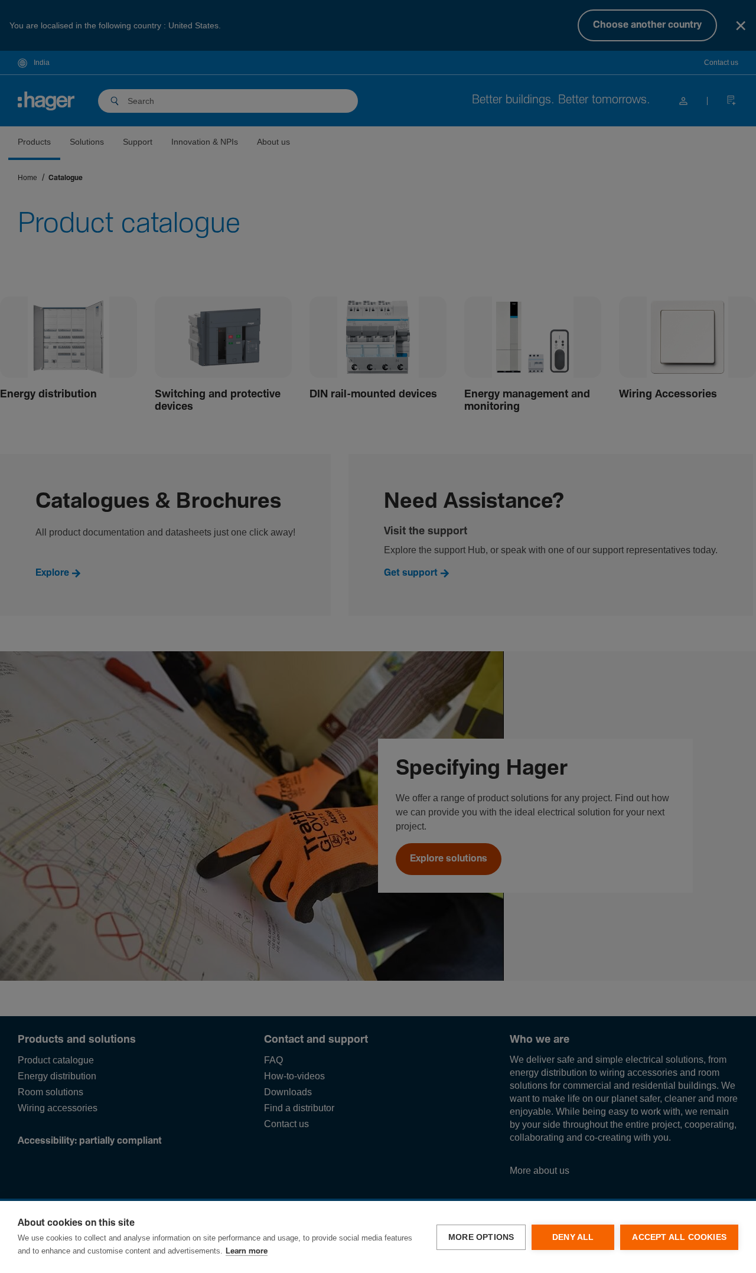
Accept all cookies (679, 1237)
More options (481, 1237)
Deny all (573, 1237)
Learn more (247, 1251)
